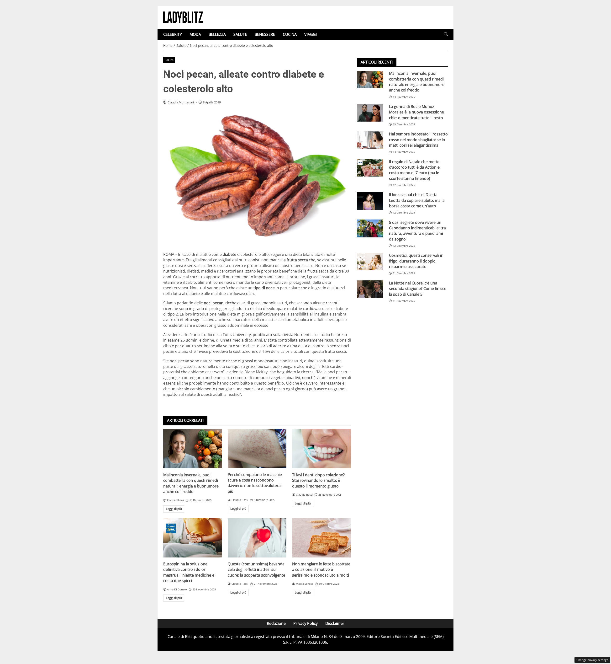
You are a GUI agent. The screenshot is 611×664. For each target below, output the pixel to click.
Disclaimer (334, 623)
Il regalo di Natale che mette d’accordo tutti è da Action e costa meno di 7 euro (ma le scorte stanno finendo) (414, 170)
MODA (195, 34)
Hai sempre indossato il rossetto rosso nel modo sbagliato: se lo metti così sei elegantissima (418, 139)
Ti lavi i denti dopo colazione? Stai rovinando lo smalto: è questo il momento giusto (318, 480)
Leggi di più (174, 509)
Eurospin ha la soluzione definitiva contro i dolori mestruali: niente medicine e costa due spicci (188, 572)
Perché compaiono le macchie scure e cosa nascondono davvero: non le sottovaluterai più (255, 483)
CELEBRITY (172, 34)
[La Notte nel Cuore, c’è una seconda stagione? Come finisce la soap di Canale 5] (370, 289)
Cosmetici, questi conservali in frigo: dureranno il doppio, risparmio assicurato (416, 261)
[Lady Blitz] (183, 16)
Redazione (276, 623)
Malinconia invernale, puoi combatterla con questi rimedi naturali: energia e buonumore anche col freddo (191, 483)
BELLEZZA (217, 34)
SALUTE (240, 34)
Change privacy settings (592, 660)
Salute (169, 60)
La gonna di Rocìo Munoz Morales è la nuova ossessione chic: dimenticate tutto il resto (416, 112)
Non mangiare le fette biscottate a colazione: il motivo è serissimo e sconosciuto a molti (321, 569)
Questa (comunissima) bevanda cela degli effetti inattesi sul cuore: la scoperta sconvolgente (256, 569)
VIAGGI (310, 34)
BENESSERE (265, 34)
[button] (446, 34)
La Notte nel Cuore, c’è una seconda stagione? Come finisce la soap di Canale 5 (417, 288)
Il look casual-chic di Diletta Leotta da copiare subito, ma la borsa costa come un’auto (417, 200)
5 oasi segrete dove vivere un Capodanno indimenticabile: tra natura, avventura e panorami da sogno (417, 230)
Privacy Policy (305, 623)
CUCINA (290, 34)
